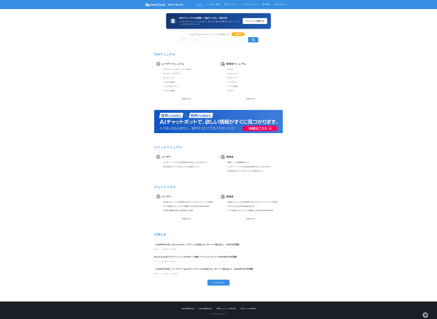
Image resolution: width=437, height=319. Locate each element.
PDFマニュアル (230, 4)
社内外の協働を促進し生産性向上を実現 (178, 210)
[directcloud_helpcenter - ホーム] (164, 4)
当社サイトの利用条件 (248, 308)
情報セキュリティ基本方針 (226, 308)
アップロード (232, 82)
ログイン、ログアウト (171, 73)
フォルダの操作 (169, 82)
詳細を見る (186, 99)
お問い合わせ (279, 4)
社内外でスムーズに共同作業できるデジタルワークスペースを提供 (188, 202)
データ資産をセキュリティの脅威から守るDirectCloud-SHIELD (186, 206)
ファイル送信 (232, 86)
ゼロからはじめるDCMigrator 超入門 (240, 206)
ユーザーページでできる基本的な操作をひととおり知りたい (185, 162)
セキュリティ (232, 78)
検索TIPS (239, 34)
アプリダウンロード (250, 4)
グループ (230, 90)
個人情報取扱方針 (205, 308)
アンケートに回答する (255, 21)
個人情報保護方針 (188, 308)
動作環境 (266, 4)
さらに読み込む (218, 283)
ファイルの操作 (169, 90)
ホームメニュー (169, 78)
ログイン (230, 69)
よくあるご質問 (213, 4)
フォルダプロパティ (170, 86)
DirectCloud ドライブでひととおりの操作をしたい (181, 166)
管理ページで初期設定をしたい (239, 162)
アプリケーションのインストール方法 (177, 69)
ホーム (199, 4)
